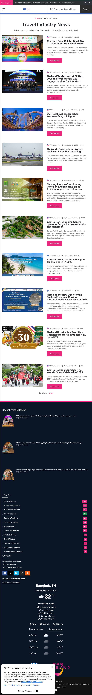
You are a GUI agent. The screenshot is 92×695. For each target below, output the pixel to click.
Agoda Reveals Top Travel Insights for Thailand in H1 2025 (66, 260)
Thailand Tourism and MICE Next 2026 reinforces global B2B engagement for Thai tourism (65, 79)
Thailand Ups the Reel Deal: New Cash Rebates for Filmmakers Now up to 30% (66, 335)
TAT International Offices (12, 567)
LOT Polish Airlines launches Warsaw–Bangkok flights (62, 115)
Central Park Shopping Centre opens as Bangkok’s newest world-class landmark (66, 224)
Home (37, 18)
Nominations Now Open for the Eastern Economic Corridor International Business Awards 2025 (67, 297)
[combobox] (64, 9)
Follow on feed (60, 687)
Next (51, 393)
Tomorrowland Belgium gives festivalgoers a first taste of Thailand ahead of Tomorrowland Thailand (51, 470)
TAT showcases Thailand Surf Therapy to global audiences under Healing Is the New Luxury (48, 443)
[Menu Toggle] (3, 9)
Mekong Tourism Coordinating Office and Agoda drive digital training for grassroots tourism (64, 187)
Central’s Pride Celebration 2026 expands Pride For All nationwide (65, 42)
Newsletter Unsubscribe (11, 583)
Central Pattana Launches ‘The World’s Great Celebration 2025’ (65, 371)
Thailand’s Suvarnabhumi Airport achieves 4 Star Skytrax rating (65, 150)
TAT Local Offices (9, 564)
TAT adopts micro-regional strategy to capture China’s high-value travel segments (44, 2)
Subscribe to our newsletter (13, 579)
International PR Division (11, 562)
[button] (85, 2)
